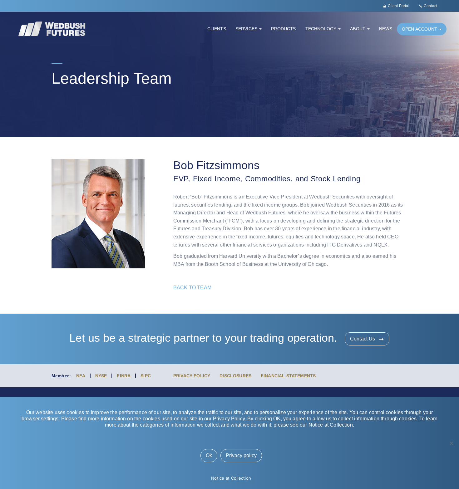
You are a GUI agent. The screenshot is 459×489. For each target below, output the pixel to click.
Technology (321, 28)
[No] (451, 443)
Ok (209, 455)
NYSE (101, 376)
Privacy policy (241, 455)
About (358, 28)
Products (283, 28)
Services (247, 28)
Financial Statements (288, 376)
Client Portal (398, 6)
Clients (216, 28)
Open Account (420, 29)
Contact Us (362, 338)
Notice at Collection (231, 478)
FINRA (124, 376)
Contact (430, 6)
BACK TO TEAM (192, 287)
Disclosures (235, 376)
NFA (80, 376)
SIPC (146, 376)
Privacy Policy (191, 376)
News (385, 28)
